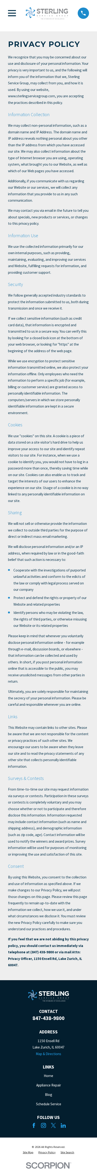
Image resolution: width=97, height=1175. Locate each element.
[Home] (47, 13)
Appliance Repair (48, 1085)
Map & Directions (48, 1054)
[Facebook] (33, 1125)
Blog (48, 1094)
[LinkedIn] (63, 1125)
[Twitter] (53, 1125)
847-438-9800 (48, 1018)
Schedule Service (48, 1104)
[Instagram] (43, 1125)
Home (48, 1075)
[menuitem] (28, 1152)
